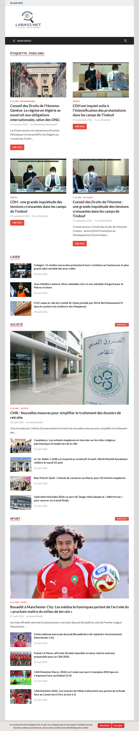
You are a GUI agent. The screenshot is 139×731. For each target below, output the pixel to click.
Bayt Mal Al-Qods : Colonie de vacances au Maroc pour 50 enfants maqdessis (80, 477)
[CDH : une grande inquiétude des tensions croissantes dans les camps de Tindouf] (38, 176)
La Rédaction (104, 119)
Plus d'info (104, 725)
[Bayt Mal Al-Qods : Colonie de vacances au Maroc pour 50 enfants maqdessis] (20, 478)
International (28, 101)
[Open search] (125, 41)
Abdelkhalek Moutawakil (45, 124)
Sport (24, 602)
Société (24, 408)
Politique (88, 197)
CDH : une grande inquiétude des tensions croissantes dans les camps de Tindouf (38, 206)
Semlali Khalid (104, 220)
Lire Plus (16, 146)
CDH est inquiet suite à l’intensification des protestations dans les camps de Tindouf (99, 110)
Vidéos (76, 101)
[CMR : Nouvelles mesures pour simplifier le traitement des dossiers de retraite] (69, 333)
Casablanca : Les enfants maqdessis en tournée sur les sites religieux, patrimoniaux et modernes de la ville (75, 441)
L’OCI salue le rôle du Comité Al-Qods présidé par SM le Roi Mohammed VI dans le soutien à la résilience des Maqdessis (78, 304)
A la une (14, 101)
